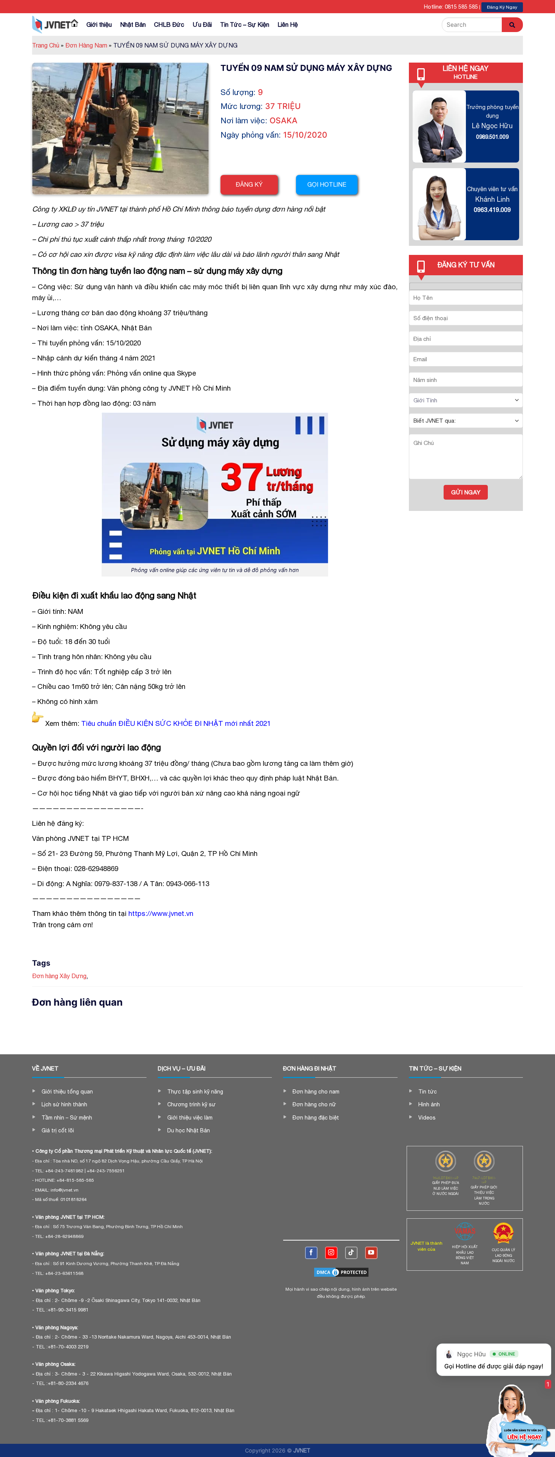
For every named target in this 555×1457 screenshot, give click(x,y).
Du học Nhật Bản (188, 1130)
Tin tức (427, 1092)
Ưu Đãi (202, 24)
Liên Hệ (288, 24)
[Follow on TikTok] (351, 1253)
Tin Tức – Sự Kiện (244, 24)
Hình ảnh (429, 1104)
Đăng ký (249, 184)
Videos (427, 1118)
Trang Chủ (47, 45)
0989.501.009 (492, 136)
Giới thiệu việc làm (190, 1118)
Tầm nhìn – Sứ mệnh (67, 1118)
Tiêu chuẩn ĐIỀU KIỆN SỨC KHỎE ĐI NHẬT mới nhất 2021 (176, 723)
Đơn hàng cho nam (316, 1092)
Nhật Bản (133, 24)
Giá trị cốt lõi (58, 1130)
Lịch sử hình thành (64, 1104)
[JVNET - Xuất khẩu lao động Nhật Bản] (51, 24)
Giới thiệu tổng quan (67, 1092)
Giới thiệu (99, 24)
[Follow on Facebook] (311, 1253)
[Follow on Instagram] (331, 1253)
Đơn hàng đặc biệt (316, 1118)
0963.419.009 (492, 209)
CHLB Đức (169, 24)
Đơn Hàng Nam (88, 45)
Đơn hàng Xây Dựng (59, 975)
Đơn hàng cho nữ (314, 1104)
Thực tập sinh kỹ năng (195, 1092)
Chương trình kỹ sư (191, 1104)
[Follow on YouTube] (371, 1253)
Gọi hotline (326, 184)
